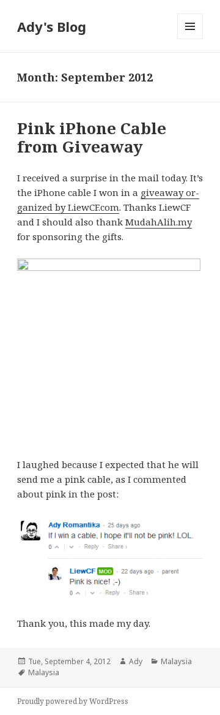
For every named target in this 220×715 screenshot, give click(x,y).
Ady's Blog (51, 26)
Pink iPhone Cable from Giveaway (91, 137)
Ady (135, 661)
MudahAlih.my (158, 222)
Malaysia (176, 661)
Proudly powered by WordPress (72, 701)
